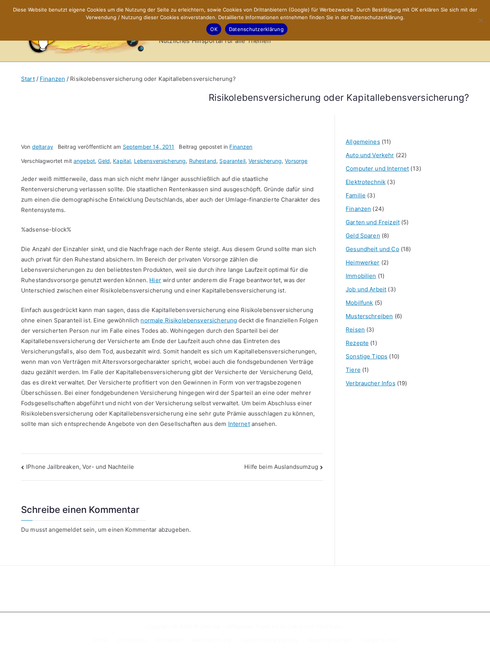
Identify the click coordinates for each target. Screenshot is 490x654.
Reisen (355, 329)
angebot (84, 161)
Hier (155, 280)
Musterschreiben (369, 316)
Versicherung (265, 161)
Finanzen (240, 146)
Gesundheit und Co (372, 249)
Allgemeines (363, 141)
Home (100, 640)
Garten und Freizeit (373, 222)
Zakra (295, 626)
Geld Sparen (363, 235)
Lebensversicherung (160, 161)
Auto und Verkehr (370, 155)
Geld (104, 161)
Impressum (132, 640)
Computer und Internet (377, 168)
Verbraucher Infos (370, 383)
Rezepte (357, 343)
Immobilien (361, 275)
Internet (239, 423)
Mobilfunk (359, 302)
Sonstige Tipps (366, 356)
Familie (356, 195)
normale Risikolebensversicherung (188, 320)
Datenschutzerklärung (269, 640)
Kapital (122, 161)
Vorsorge (296, 161)
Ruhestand (202, 161)
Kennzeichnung (211, 640)
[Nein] (480, 20)
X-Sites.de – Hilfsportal (223, 626)
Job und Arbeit (366, 289)
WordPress (329, 626)
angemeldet (65, 529)
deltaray (42, 146)
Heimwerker (363, 262)
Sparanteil (232, 161)
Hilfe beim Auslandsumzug (281, 466)
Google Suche (379, 640)
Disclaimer (169, 640)
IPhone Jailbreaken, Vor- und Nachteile (80, 466)
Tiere (353, 369)
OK (213, 29)
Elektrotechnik (365, 182)
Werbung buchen (329, 640)
